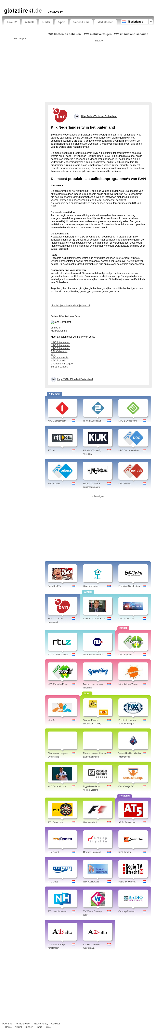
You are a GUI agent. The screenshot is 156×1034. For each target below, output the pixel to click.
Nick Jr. (51, 720)
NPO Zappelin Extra (57, 684)
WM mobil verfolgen (98, 34)
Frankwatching (59, 330)
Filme (48, 1027)
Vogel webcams (91, 586)
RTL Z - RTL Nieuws (58, 654)
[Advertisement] (51, 3)
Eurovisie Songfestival (129, 586)
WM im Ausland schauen (131, 34)
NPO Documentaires (128, 450)
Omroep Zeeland (126, 911)
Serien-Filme (81, 22)
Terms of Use (22, 1023)
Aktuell (29, 22)
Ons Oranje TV (125, 786)
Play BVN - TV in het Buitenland (75, 379)
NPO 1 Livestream (57, 420)
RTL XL (51, 450)
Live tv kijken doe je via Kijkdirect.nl (70, 305)
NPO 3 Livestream (127, 420)
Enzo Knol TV (54, 586)
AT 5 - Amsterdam (127, 822)
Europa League (59, 366)
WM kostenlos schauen (64, 34)
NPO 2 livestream (60, 345)
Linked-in (56, 327)
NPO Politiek (124, 483)
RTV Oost (53, 881)
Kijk (53, 354)
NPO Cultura (54, 483)
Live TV (12, 22)
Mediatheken (105, 22)
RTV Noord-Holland (57, 911)
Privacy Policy (40, 1023)
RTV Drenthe (124, 852)
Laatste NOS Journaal (94, 618)
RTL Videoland (59, 351)
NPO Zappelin (58, 360)
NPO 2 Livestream (92, 420)
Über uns (7, 1023)
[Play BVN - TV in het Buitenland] (60, 115)
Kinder (46, 22)
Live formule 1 (90, 822)
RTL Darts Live (55, 822)
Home (8, 1027)
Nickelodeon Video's (128, 684)
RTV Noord (53, 852)
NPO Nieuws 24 (59, 357)
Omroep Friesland (92, 852)
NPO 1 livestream (60, 342)
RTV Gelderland (91, 881)
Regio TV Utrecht (126, 881)
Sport (61, 22)
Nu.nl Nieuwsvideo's (93, 654)
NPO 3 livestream (60, 348)
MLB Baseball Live (57, 786)
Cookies (55, 1023)
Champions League (62, 363)
